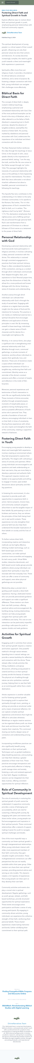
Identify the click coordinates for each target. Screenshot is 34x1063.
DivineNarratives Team (14, 32)
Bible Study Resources (9, 10)
